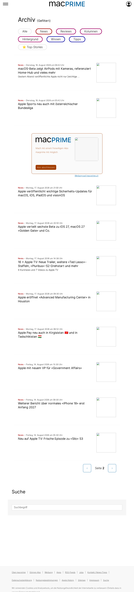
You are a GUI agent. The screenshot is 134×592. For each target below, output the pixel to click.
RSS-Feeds (70, 572)
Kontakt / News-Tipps (97, 572)
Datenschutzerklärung (22, 580)
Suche (106, 580)
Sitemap (81, 580)
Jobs (81, 572)
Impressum (94, 580)
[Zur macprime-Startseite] (67, 4)
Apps (59, 572)
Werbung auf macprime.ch (86, 175)
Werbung (49, 572)
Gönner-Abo (35, 572)
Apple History (68, 580)
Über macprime (19, 572)
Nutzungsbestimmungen (47, 580)
